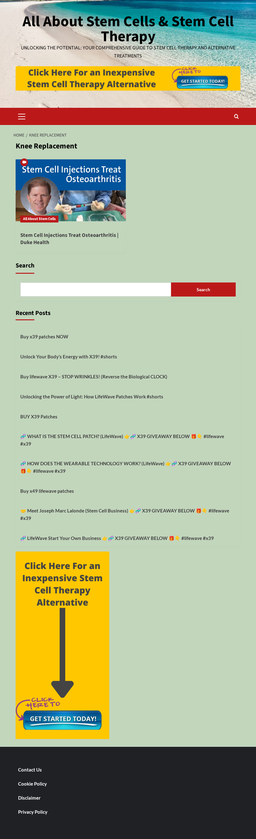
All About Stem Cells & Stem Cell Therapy (128, 29)
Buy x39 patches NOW (44, 336)
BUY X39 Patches (38, 416)
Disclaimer (29, 798)
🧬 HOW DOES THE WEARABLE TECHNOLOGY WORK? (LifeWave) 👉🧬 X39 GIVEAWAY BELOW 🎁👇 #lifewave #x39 (125, 467)
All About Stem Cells (39, 219)
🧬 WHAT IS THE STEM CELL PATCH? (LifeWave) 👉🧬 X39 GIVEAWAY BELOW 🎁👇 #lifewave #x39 (122, 440)
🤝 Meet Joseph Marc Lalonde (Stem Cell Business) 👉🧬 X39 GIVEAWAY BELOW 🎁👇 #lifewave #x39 (124, 514)
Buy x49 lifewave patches (47, 491)
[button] (22, 115)
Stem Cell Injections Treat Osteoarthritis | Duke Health (69, 239)
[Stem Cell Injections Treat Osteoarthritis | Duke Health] (71, 190)
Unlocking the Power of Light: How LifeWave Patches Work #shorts (91, 396)
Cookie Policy (32, 784)
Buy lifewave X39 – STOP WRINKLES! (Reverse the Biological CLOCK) (93, 376)
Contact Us (30, 769)
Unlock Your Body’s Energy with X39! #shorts (68, 356)
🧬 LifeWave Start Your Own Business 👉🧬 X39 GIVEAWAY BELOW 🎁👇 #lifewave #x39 (117, 538)
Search (25, 265)
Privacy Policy (32, 812)
